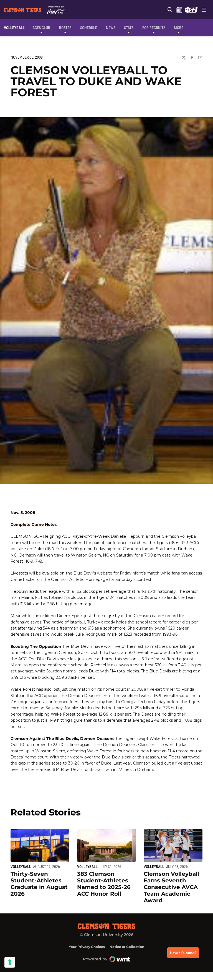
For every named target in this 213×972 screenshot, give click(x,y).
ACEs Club (41, 27)
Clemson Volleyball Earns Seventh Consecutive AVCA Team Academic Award (171, 887)
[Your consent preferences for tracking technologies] (9, 962)
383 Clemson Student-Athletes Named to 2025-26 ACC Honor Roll (104, 883)
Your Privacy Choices (87, 947)
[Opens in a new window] (191, 10)
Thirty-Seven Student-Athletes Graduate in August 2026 (39, 883)
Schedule (179, 9)
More (178, 27)
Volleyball (21, 866)
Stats (128, 27)
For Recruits (153, 27)
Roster (65, 27)
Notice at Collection (127, 947)
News (110, 27)
